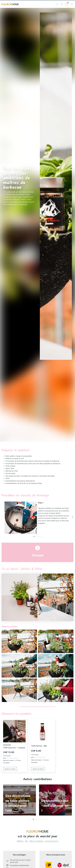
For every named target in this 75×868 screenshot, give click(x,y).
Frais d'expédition (11, 758)
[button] (2, 517)
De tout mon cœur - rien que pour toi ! (19, 806)
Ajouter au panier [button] (10, 769)
